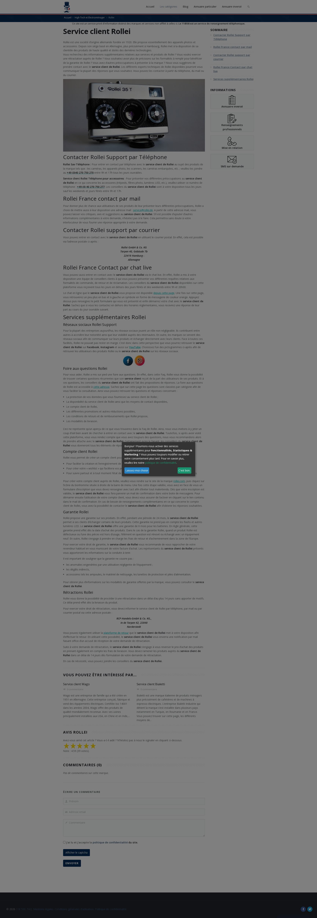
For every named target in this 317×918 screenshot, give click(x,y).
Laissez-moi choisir (136, 470)
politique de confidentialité (160, 462)
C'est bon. (184, 470)
